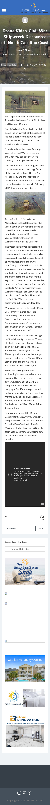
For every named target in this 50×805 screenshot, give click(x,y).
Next (40, 528)
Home (19, 50)
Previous (12, 528)
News (28, 50)
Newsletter (12, 65)
